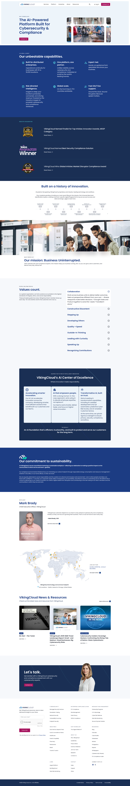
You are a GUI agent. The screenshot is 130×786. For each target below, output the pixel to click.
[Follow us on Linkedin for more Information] (93, 765)
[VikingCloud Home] (27, 4)
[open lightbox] (89, 30)
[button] (46, 4)
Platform (53, 4)
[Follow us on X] (95, 765)
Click (65, 199)
